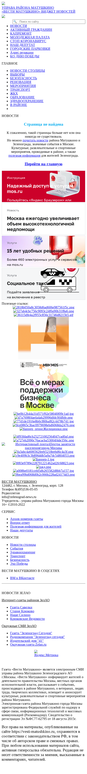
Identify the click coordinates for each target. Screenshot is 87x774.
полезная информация (24, 155)
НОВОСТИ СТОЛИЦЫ (27, 70)
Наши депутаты (21, 530)
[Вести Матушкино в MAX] (4, 16)
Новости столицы (23, 544)
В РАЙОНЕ (18, 105)
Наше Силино (20, 615)
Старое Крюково (22, 611)
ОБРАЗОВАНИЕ (22, 97)
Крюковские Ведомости (27, 619)
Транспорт (17, 556)
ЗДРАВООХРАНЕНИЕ (27, 101)
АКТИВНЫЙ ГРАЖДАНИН (31, 29)
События (16, 548)
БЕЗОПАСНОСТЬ (23, 78)
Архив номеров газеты (26, 519)
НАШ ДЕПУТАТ (22, 45)
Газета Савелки (21, 607)
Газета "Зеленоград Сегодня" (31, 633)
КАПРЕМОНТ (21, 33)
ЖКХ (14, 93)
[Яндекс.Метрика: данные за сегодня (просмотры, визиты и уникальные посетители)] (46, 653)
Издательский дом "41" (27, 640)
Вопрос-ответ (20, 522)
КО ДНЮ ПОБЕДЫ (24, 56)
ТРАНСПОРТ (20, 89)
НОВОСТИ (18, 26)
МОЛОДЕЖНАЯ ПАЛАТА (30, 37)
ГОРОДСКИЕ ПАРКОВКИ (30, 48)
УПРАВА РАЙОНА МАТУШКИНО (28, 8)
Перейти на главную (44, 164)
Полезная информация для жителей (35, 526)
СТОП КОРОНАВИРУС (28, 41)
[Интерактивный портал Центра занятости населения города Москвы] (43, 448)
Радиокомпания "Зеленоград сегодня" (37, 637)
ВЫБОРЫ (17, 74)
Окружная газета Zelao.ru (28, 644)
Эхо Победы (19, 563)
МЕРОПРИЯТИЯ (23, 86)
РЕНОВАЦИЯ (20, 82)
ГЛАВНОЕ (11, 63)
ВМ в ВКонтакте (22, 578)
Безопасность (19, 560)
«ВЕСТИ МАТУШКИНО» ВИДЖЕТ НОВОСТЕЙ (38, 11)
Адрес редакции (22, 52)
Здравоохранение (22, 552)
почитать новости (35, 140)
